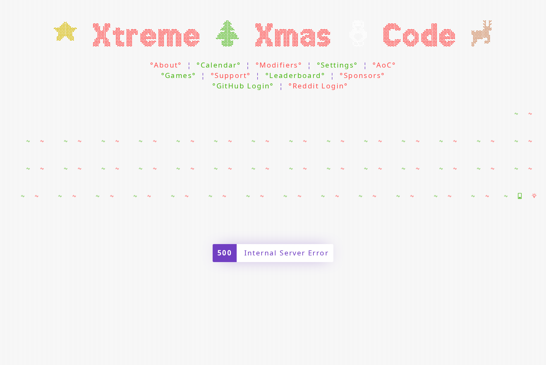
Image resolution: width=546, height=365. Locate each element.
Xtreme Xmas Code (273, 36)
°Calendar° (219, 65)
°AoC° (384, 65)
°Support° (231, 75)
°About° (166, 65)
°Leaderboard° (295, 75)
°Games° (178, 75)
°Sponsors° (362, 75)
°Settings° (337, 65)
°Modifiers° (279, 65)
